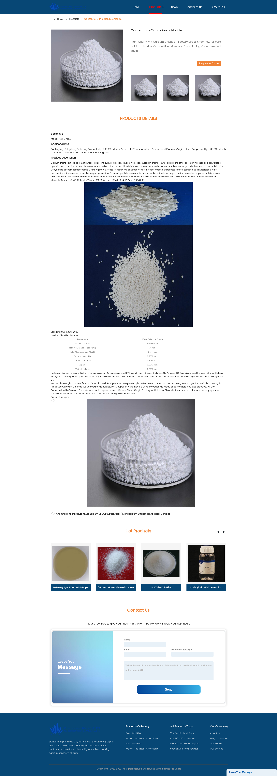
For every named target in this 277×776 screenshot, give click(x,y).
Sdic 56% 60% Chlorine (182, 738)
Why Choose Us (219, 738)
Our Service (216, 749)
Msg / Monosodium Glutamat (132, 514)
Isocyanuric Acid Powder (184, 749)
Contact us (194, 7)
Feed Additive (133, 733)
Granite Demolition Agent (184, 743)
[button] (218, 532)
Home (136, 7)
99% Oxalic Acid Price (182, 733)
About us (217, 7)
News (174, 7)
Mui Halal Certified (160, 514)
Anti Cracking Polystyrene (70, 514)
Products (155, 7)
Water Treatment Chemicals (142, 738)
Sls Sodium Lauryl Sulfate (100, 514)
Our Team (216, 743)
